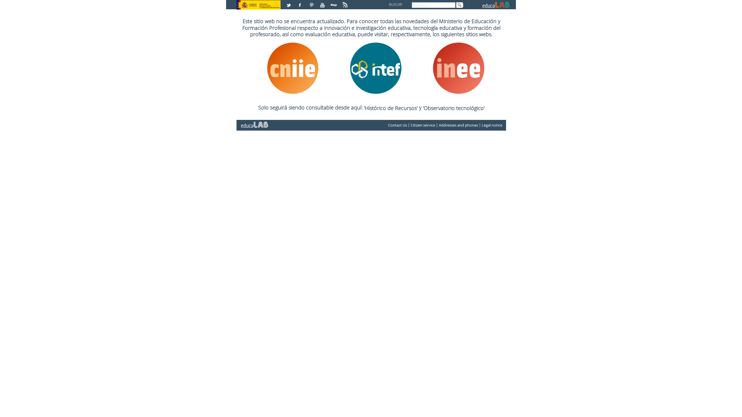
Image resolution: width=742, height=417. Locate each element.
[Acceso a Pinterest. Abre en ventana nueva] (312, 2)
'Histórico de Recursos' (391, 108)
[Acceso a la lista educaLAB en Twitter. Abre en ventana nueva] (289, 2)
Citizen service (423, 125)
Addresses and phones (458, 125)
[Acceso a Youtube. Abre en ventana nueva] (323, 2)
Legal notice (492, 125)
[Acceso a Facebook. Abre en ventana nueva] (300, 2)
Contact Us (397, 125)
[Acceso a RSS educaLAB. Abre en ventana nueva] (346, 2)
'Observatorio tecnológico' (454, 108)
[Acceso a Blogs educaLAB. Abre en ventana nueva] (334, 2)
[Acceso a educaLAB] (254, 122)
